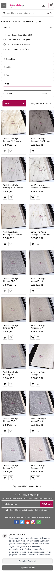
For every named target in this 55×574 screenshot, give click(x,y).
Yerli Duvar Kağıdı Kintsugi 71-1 (38, 373)
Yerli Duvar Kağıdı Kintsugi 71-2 (11, 373)
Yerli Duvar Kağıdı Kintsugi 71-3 (38, 326)
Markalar (16, 21)
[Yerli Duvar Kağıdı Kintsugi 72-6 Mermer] (13, 122)
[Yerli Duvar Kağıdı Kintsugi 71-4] (13, 309)
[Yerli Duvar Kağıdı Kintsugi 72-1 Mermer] (41, 216)
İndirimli (9, 67)
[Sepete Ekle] (5, 151)
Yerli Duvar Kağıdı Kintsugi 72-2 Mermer (13, 233)
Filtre (7, 103)
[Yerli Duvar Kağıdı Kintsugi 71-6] (13, 263)
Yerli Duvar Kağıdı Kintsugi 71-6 (11, 279)
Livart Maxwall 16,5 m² (18, 44)
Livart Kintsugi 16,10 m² (18, 40)
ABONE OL (46, 504)
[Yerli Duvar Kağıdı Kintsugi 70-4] (13, 449)
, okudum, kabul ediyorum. (29, 510)
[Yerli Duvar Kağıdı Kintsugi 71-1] (41, 356)
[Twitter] (22, 522)
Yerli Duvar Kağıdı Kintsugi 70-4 (11, 466)
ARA (49, 13)
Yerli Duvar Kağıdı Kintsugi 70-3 (38, 466)
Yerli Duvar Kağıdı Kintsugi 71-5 (38, 279)
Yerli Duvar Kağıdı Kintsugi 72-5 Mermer (40, 139)
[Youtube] (27, 522)
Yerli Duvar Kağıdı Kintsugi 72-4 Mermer (13, 186)
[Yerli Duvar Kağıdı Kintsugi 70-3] (41, 449)
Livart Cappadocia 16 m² (19, 35)
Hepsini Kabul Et (27, 567)
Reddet (28, 549)
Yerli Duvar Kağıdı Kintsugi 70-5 (38, 419)
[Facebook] (16, 522)
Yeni (7, 75)
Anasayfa (5, 21)
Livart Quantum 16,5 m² (17, 49)
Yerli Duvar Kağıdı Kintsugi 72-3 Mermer (40, 186)
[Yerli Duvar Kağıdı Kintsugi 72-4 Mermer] (13, 169)
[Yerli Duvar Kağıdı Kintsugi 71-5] (41, 263)
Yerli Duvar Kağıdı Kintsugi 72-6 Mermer (13, 139)
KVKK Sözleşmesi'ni (18, 510)
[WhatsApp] (39, 522)
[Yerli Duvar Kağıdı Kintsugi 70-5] (41, 403)
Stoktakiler (10, 59)
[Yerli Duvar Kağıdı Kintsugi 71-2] (13, 356)
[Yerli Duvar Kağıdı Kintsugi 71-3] (41, 309)
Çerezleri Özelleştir (27, 561)
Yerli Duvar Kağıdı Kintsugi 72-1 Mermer (40, 233)
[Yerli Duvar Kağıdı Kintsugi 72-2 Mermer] (13, 216)
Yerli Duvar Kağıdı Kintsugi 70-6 (11, 419)
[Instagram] (33, 522)
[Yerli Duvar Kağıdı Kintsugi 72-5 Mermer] (41, 122)
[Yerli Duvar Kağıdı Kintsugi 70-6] (13, 403)
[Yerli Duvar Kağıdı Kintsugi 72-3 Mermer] (41, 169)
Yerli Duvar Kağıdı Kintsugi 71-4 (11, 326)
